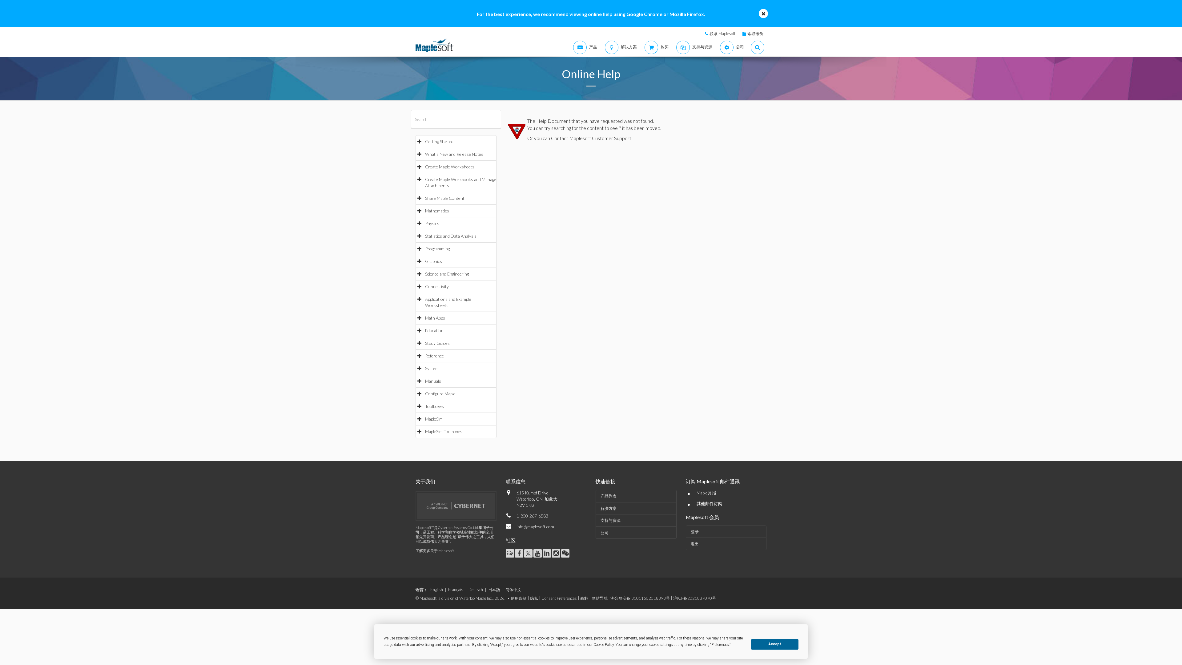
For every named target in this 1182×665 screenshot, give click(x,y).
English (436, 589)
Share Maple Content (444, 198)
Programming (437, 248)
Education (434, 330)
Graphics (433, 261)
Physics (432, 223)
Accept (774, 644)
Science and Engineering (447, 273)
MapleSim (434, 418)
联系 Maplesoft (722, 33)
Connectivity (437, 286)
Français (455, 589)
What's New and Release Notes (454, 154)
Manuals (433, 381)
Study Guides (437, 343)
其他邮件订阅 (709, 503)
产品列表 (609, 496)
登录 (695, 531)
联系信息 (515, 481)
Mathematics (437, 210)
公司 (605, 532)
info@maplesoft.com (535, 526)
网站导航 (600, 598)
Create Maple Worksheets (449, 166)
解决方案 (609, 508)
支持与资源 (611, 520)
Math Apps (435, 317)
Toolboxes (434, 406)
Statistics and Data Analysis (450, 236)
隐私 (534, 598)
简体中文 (513, 589)
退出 (695, 543)
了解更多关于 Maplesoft (435, 550)
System (432, 368)
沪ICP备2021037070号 (694, 598)
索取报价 (755, 33)
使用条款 (519, 598)
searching (561, 128)
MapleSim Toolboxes (443, 431)
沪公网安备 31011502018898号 (640, 598)
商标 (584, 598)
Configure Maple (440, 393)
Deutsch (475, 589)
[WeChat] (565, 553)
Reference (434, 355)
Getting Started (439, 141)
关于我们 (425, 481)
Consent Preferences (559, 598)
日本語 (494, 589)
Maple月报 (706, 492)
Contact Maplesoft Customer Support (591, 138)
